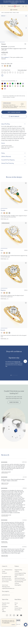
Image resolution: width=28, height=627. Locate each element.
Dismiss (13, 624)
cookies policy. (7, 622)
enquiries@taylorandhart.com (8, 588)
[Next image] (26, 28)
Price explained (4, 57)
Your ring (14, 9)
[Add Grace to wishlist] (25, 44)
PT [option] (2, 65)
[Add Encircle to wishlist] (25, 303)
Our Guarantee (5, 606)
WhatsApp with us (6, 586)
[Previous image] (2, 195)
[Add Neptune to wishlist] (25, 263)
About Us (4, 608)
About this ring (5, 124)
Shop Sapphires (18, 585)
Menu (2, 6)
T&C (16, 604)
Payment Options (18, 608)
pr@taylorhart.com (6, 594)
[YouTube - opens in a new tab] (21, 615)
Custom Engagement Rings (20, 573)
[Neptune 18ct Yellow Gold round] (14, 281)
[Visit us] (4, 6)
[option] (2, 73)
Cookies (16, 606)
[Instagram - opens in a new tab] (14, 615)
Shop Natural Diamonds (20, 578)
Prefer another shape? (22, 70)
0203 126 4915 (5, 585)
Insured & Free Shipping (7, 160)
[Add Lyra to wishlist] (25, 223)
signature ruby (17, 361)
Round (14, 12)
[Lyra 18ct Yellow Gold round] (14, 241)
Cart (26, 6)
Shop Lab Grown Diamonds (20, 580)
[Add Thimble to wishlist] (25, 183)
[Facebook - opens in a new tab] (7, 615)
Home (2, 12)
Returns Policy (18, 609)
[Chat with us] (25, 624)
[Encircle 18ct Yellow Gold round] (14, 320)
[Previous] (2, 361)
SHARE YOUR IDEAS (14, 402)
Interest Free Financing (7, 163)
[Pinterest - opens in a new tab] (10, 615)
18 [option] (4, 65)
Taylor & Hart (14, 6)
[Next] (25, 361)
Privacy (16, 603)
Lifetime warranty (6, 156)
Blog (3, 609)
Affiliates (4, 611)
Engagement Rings (8, 12)
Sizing (3, 153)
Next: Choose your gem (14, 112)
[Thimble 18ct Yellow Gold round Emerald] (14, 201)
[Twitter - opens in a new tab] (17, 615)
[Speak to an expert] (23, 6)
